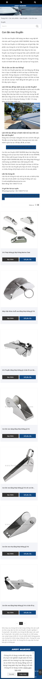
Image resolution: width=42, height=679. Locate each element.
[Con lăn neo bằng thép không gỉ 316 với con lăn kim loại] (19, 465)
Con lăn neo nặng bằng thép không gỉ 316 (16, 429)
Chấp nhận (22, 674)
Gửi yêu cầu (27, 259)
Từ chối (11, 674)
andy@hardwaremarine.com (16, 181)
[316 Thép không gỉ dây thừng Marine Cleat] (19, 230)
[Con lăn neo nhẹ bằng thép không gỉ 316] (19, 524)
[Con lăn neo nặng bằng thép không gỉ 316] (19, 406)
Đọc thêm (10, 259)
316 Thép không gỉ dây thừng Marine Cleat (16, 252)
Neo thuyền (24, 18)
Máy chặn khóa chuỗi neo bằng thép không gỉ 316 (18, 311)
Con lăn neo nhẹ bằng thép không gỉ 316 (15, 547)
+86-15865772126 (15, 184)
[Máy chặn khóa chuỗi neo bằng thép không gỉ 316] (19, 289)
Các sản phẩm (13, 18)
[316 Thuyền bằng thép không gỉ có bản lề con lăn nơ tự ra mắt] (19, 347)
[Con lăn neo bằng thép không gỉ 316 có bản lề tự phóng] (19, 583)
